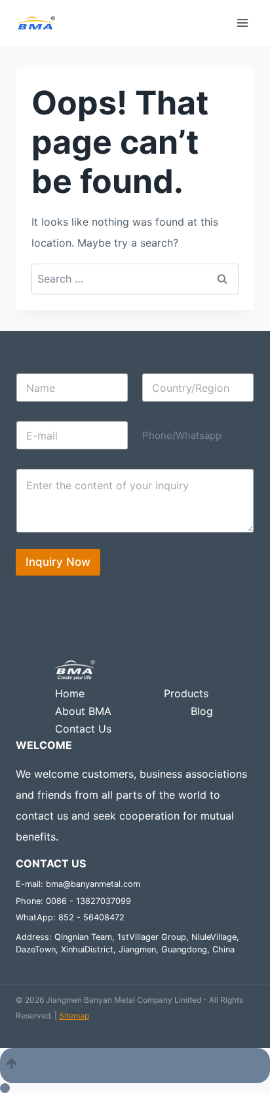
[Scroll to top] (135, 1065)
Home (70, 693)
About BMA (83, 711)
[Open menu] (242, 22)
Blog (202, 711)
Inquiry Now (58, 561)
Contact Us (83, 728)
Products (186, 693)
